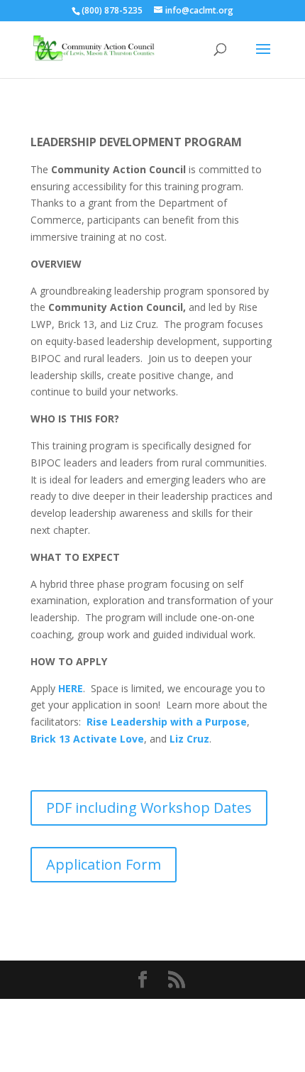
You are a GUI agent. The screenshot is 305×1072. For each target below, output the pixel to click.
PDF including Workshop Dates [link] (149, 807)
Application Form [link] (103, 864)
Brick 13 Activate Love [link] (87, 738)
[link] (94, 48)
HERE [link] (70, 688)
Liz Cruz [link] (189, 738)
